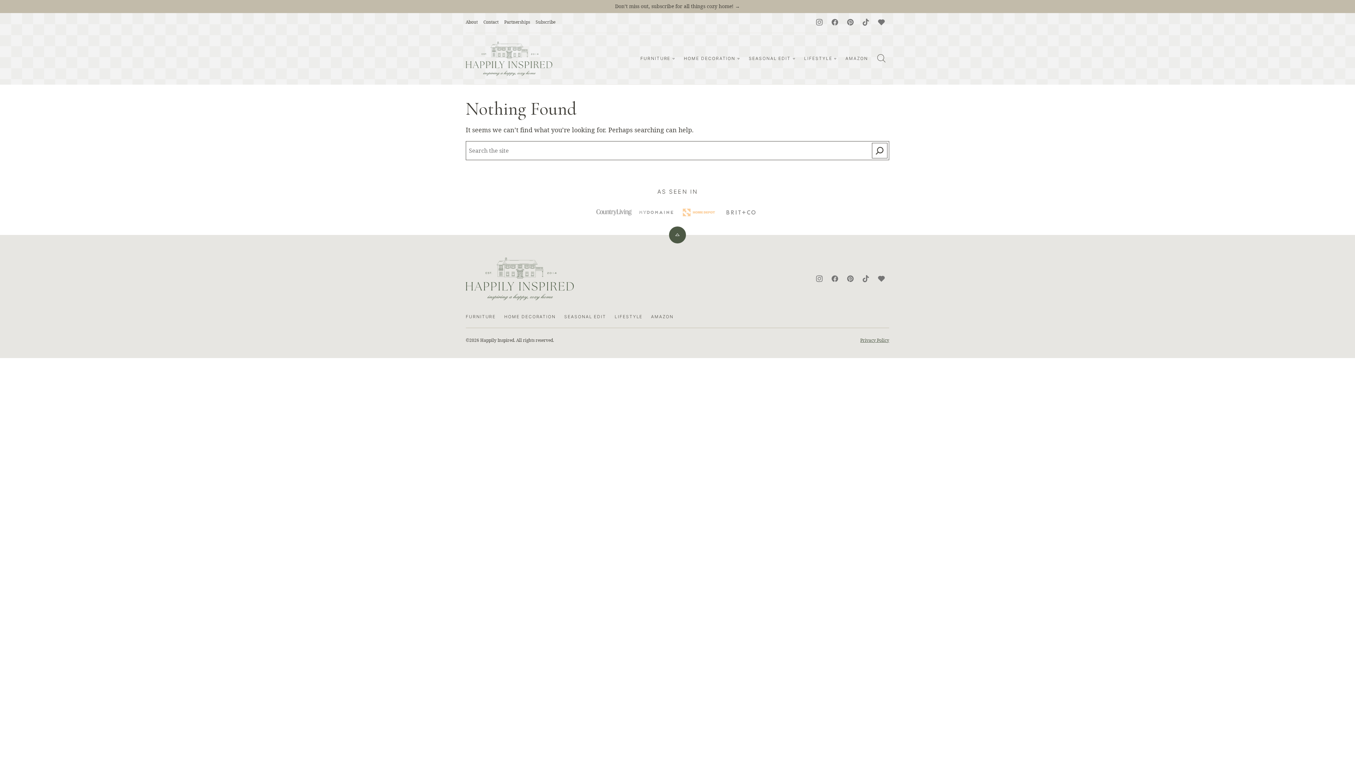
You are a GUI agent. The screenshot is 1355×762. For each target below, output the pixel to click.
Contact (491, 22)
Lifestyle (818, 58)
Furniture (655, 58)
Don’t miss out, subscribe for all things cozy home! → (677, 6)
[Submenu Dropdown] (674, 58)
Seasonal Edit (770, 58)
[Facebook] (835, 22)
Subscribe (545, 22)
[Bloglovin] (881, 22)
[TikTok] (866, 22)
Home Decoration (709, 58)
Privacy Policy (874, 340)
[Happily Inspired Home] (509, 59)
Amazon (856, 58)
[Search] (881, 58)
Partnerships (517, 22)
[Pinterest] (850, 22)
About (472, 22)
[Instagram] (819, 22)
